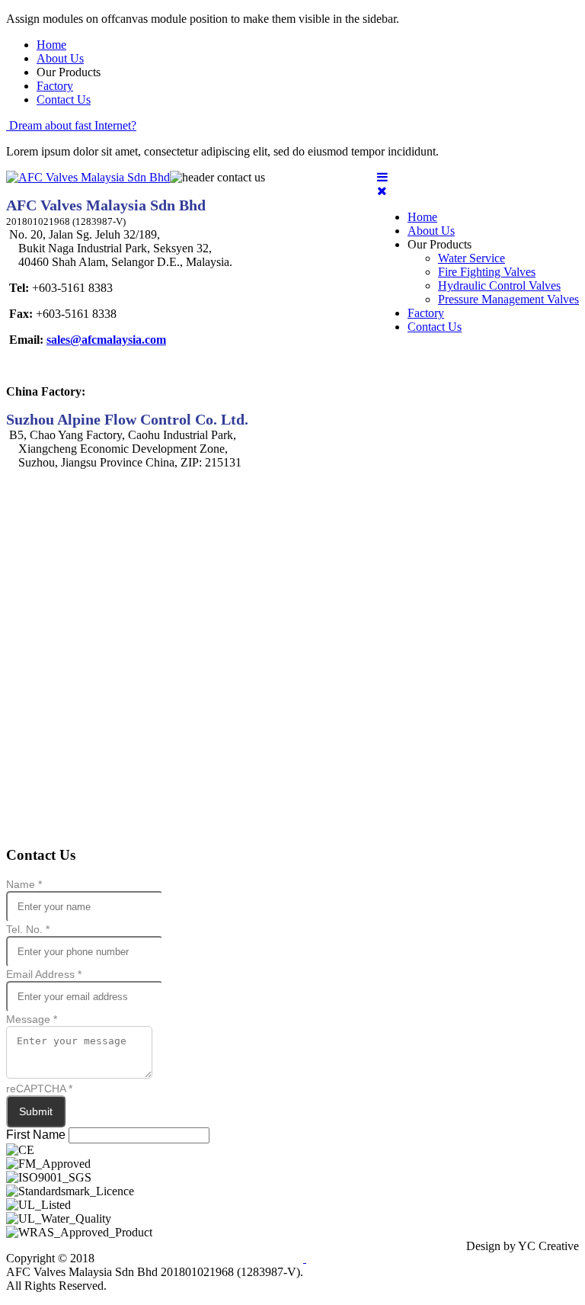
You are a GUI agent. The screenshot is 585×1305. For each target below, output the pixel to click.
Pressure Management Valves (508, 299)
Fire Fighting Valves (486, 271)
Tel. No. (28, 929)
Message (31, 1019)
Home (51, 44)
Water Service (471, 258)
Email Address (44, 974)
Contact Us (64, 99)
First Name (36, 1134)
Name (24, 884)
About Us (60, 58)
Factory (55, 85)
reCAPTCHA (39, 1088)
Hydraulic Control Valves (499, 285)
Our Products (440, 244)
